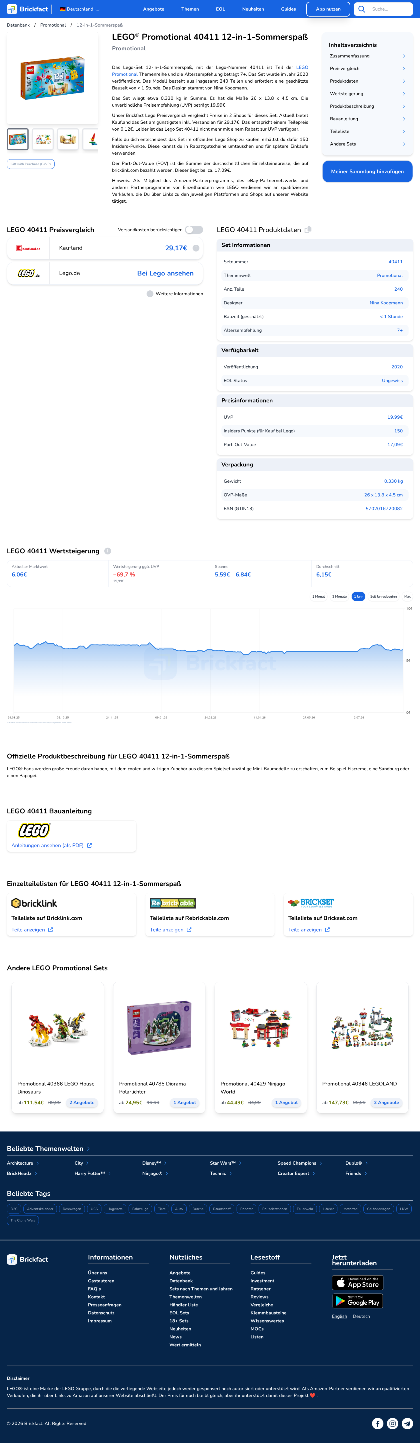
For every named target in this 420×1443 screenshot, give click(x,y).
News (175, 1337)
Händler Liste (183, 1305)
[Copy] (308, 229)
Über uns (97, 1273)
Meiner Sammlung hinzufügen (367, 171)
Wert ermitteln (185, 1345)
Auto (179, 1209)
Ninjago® (152, 1173)
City (79, 1163)
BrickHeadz (19, 1173)
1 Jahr (358, 596)
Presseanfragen (104, 1305)
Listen (257, 1337)
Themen (190, 9)
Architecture (20, 1163)
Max (407, 596)
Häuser (328, 1209)
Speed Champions (297, 1163)
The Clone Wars (23, 1220)
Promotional (390, 275)
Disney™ (151, 1163)
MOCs (257, 1329)
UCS (94, 1209)
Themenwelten (185, 1297)
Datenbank (181, 1281)
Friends (353, 1173)
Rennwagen (72, 1209)
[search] (361, 9)
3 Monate (339, 596)
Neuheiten (253, 9)
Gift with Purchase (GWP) (31, 164)
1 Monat (318, 596)
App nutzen (328, 9)
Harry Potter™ (90, 1173)
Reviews (260, 1297)
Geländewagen (378, 1209)
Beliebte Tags (29, 1193)
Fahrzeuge (140, 1209)
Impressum (100, 1321)
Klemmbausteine (269, 1313)
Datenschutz (101, 1313)
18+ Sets (179, 1321)
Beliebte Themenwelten (45, 1148)
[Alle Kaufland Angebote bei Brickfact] (28, 248)
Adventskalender (40, 1209)
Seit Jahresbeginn (383, 596)
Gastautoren (101, 1281)
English (339, 1316)
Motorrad (350, 1209)
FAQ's (94, 1289)
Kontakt (96, 1297)
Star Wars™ (223, 1163)
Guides (288, 9)
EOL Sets (179, 1313)
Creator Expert (293, 1173)
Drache (198, 1209)
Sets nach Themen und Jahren (201, 1289)
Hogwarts (115, 1209)
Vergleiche (262, 1305)
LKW (404, 1209)
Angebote (153, 9)
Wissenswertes (267, 1321)
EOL (220, 9)
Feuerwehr (305, 1209)
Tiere (161, 1209)
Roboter (246, 1209)
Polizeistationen (274, 1209)
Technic (218, 1173)
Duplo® (353, 1163)
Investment (262, 1281)
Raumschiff (222, 1209)
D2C (14, 1209)
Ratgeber (261, 1289)
